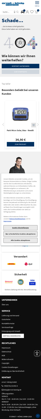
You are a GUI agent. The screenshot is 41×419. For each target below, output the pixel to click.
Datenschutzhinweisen (17, 219)
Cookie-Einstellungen (20, 228)
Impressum (7, 221)
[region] (20, 209)
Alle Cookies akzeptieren (20, 240)
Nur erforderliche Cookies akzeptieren (21, 234)
